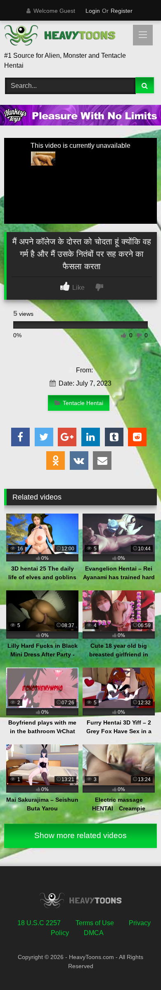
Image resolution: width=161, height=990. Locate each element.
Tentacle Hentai (83, 403)
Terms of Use (95, 922)
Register (122, 10)
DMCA (94, 932)
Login (92, 10)
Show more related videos (80, 835)
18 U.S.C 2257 (39, 922)
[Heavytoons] (66, 37)
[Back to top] (135, 965)
